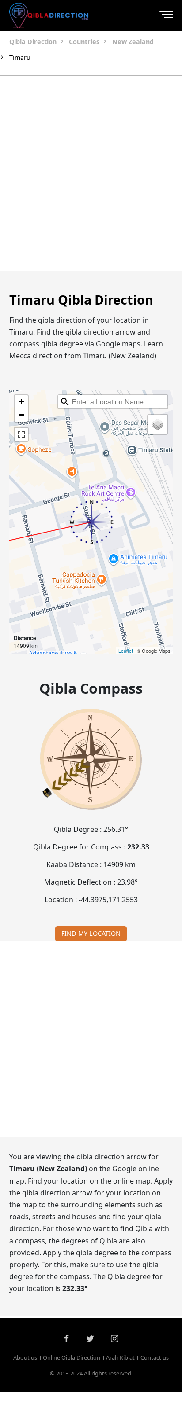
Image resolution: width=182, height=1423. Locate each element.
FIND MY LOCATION (91, 933)
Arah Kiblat (120, 1357)
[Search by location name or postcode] (65, 401)
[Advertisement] (91, 173)
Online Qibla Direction (71, 1357)
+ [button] (21, 401)
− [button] (21, 414)
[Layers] (157, 424)
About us (25, 1357)
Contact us (154, 1357)
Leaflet (125, 650)
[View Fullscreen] (21, 434)
